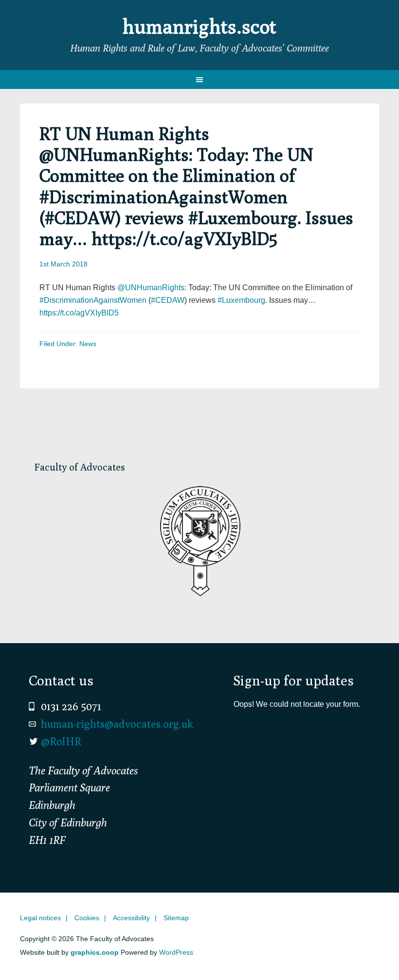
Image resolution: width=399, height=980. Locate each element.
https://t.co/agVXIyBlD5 (79, 313)
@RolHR (61, 741)
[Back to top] (371, 952)
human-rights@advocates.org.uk (117, 724)
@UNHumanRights (150, 287)
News (87, 344)
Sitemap (176, 918)
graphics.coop (95, 952)
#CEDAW (167, 300)
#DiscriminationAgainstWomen (92, 300)
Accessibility (131, 918)
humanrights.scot (199, 26)
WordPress (176, 952)
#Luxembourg (241, 300)
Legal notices (40, 918)
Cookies (86, 918)
